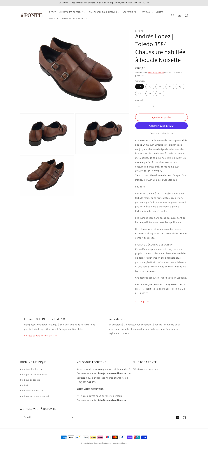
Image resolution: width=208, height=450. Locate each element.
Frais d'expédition (156, 72)
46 (160, 93)
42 (170, 86)
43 (180, 86)
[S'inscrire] (71, 417)
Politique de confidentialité (33, 374)
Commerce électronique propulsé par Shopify (110, 443)
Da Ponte (90, 443)
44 (139, 93)
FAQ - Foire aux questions (145, 369)
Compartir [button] (144, 301)
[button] (72, 12)
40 (150, 86)
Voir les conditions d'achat (38, 335)
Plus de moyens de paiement (161, 133)
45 (150, 93)
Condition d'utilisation (31, 369)
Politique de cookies (30, 379)
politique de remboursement (34, 396)
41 (160, 86)
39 (139, 86)
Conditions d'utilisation (32, 390)
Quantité (139, 100)
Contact (24, 385)
